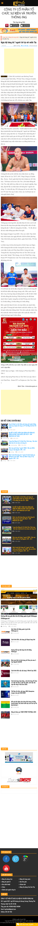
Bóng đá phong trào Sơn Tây (27, 887)
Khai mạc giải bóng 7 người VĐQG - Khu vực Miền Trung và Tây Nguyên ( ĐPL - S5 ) (22, 449)
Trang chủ (4, 37)
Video (3, 887)
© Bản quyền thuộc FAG (19, 919)
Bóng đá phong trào (7, 879)
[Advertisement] (19, 61)
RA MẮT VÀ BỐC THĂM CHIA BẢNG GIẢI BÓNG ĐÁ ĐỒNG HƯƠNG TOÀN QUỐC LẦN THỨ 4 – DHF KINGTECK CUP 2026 (22, 434)
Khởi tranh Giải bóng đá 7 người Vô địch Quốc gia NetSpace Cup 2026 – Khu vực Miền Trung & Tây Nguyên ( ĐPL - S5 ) (22, 457)
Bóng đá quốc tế (6, 882)
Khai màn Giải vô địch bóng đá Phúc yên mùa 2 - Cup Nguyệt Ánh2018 (23, 661)
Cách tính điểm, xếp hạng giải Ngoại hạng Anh (23, 639)
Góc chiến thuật (6, 884)
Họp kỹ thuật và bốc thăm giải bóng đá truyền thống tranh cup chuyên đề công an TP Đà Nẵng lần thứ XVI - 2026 (23, 426)
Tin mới (4, 491)
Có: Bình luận (25, 45)
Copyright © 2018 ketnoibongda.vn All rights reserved (19, 921)
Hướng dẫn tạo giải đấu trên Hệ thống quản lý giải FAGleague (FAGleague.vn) (19, 617)
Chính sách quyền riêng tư (9, 890)
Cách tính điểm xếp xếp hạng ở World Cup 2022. (23, 671)
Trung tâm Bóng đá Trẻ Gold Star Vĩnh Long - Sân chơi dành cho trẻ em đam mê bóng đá (23, 442)
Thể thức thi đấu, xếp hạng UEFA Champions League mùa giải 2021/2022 (22, 692)
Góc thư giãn (23, 882)
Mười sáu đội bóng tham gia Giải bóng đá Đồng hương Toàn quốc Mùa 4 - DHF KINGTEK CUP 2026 (24, 519)
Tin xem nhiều (6, 586)
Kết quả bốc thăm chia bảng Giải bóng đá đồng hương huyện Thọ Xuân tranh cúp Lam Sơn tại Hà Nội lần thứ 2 (24, 703)
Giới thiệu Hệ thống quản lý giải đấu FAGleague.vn (20, 630)
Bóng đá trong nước (14, 37)
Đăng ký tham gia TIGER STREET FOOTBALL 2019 (23, 712)
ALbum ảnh (23, 884)
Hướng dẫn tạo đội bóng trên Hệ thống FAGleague (21, 651)
